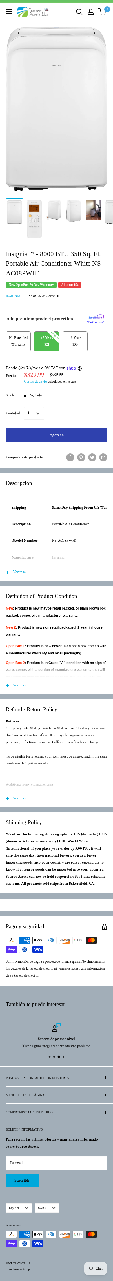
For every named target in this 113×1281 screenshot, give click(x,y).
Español (14, 1208)
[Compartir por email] (103, 457)
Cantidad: (13, 413)
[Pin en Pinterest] (81, 457)
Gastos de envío (35, 381)
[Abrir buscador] (79, 12)
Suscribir (22, 1180)
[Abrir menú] (9, 11)
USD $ (42, 1208)
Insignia (13, 296)
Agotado (57, 434)
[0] (102, 11)
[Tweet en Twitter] (92, 457)
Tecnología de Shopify (19, 1269)
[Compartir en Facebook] (70, 457)
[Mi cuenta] (91, 12)
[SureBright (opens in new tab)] (96, 317)
